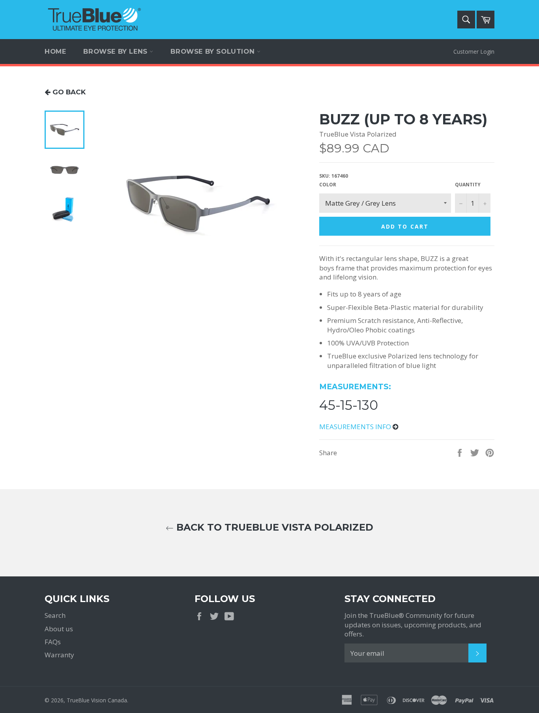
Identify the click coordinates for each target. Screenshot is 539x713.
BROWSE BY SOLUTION (213, 51)
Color (327, 185)
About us (59, 628)
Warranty (59, 654)
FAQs (53, 641)
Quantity (468, 185)
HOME (55, 51)
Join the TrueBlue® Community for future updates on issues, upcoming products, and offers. (412, 624)
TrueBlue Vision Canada (97, 700)
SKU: (333, 176)
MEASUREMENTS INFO (356, 426)
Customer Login (473, 51)
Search (55, 615)
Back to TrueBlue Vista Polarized (273, 527)
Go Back (68, 92)
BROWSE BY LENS (116, 51)
